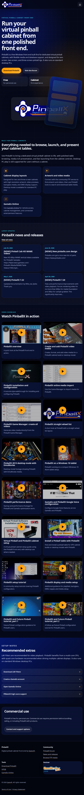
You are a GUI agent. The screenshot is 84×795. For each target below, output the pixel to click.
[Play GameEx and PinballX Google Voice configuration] (62, 488)
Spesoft (32, 751)
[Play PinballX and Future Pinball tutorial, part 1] (21, 605)
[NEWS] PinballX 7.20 (55, 280)
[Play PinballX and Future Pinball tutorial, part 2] (62, 605)
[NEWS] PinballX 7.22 (14, 280)
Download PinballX (11, 70)
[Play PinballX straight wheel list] (62, 410)
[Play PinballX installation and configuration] (21, 371)
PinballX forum (49, 751)
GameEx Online (13, 208)
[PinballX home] (12, 4)
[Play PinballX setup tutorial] (21, 568)
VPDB (4, 769)
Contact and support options (18, 729)
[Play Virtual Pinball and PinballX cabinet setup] (21, 526)
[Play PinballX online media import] (62, 371)
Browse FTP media (50, 758)
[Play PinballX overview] (21, 332)
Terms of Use (6, 789)
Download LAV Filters (12, 672)
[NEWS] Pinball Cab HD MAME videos (18, 252)
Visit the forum (31, 70)
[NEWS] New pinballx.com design (61, 251)
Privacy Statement (18, 789)
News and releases (50, 754)
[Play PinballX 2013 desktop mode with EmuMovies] (21, 449)
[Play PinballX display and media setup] (62, 568)
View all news (7, 240)
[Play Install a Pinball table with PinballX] (62, 526)
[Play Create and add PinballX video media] (62, 332)
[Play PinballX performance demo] (21, 488)
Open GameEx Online (12, 687)
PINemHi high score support (15, 694)
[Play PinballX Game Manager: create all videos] (21, 410)
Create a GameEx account (14, 679)
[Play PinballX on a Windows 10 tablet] (62, 449)
